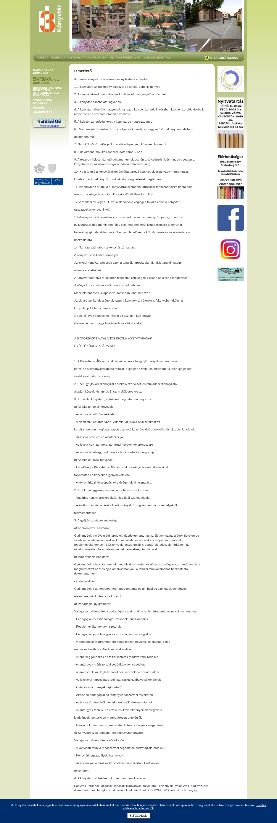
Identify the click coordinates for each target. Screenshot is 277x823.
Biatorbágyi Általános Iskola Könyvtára (46, 80)
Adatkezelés (42, 112)
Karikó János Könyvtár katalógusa (79, 57)
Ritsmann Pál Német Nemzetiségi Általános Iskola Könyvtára (48, 91)
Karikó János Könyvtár (43, 72)
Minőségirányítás (157, 57)
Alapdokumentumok (125, 57)
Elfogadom (139, 815)
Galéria (39, 107)
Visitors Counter (49, 125)
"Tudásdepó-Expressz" (42, 101)
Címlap (43, 57)
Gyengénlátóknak (223, 57)
